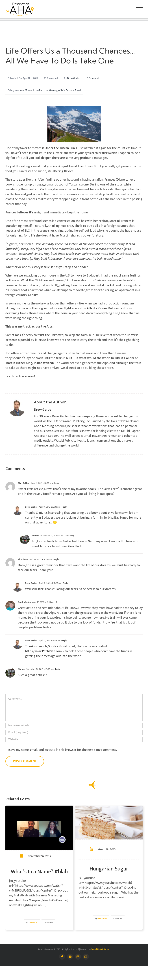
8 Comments (93, 78)
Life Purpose (41, 90)
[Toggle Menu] (139, 9)
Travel (78, 90)
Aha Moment (27, 90)
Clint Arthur (24, 483)
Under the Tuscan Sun (60, 148)
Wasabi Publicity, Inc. (100, 949)
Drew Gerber (74, 78)
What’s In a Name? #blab (39, 871)
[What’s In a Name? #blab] (39, 808)
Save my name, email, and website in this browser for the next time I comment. (63, 750)
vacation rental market (98, 285)
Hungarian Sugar (109, 868)
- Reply (56, 483)
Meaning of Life (57, 90)
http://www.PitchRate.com (43, 651)
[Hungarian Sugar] (109, 808)
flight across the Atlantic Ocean (85, 308)
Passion (70, 90)
